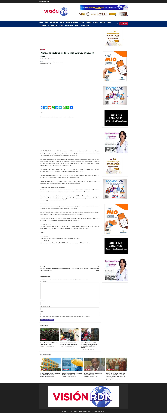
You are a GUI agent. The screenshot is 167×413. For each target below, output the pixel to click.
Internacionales (54, 22)
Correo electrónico (45, 306)
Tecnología (102, 22)
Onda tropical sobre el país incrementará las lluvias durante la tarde (72, 374)
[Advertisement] (70, 38)
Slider (46, 22)
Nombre (42, 301)
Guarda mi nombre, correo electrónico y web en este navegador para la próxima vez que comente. (66, 316)
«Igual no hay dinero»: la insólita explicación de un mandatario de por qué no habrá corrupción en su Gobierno (89, 345)
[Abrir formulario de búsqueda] (117, 23)
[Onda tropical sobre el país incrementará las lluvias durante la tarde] (72, 364)
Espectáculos (43, 25)
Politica (62, 22)
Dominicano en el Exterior (72, 22)
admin (43, 58)
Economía (95, 22)
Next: (85, 268)
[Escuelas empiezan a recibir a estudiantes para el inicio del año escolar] (50, 364)
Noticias (41, 22)
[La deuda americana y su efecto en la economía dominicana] (94, 364)
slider (113, 369)
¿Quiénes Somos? (85, 25)
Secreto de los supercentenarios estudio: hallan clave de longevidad (68, 343)
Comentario (43, 281)
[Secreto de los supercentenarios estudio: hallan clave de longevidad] (69, 334)
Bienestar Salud (69, 25)
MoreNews (94, 411)
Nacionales (88, 22)
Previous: (55, 268)
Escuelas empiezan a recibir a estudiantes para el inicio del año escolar (50, 374)
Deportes (82, 22)
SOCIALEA (109, 22)
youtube (125, 23)
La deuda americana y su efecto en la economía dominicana (93, 374)
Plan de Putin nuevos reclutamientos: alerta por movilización (49, 343)
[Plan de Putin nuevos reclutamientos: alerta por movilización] (49, 334)
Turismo (76, 25)
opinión (61, 25)
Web (41, 311)
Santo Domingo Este (53, 25)
